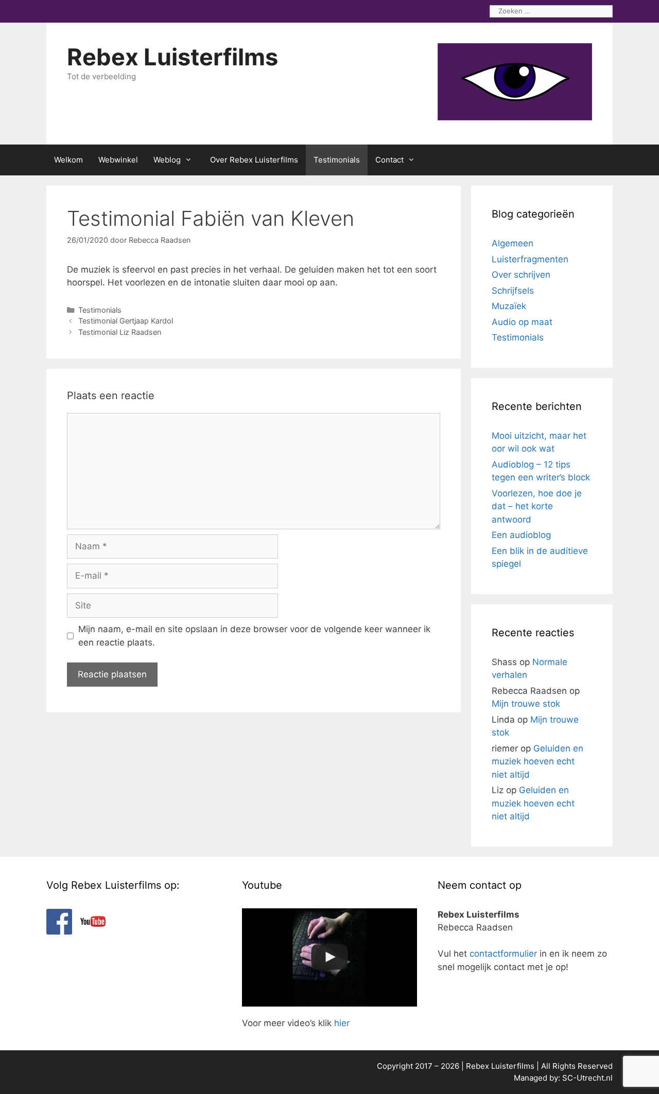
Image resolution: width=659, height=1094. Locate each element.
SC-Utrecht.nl (587, 1078)
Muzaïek (509, 306)
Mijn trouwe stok (526, 703)
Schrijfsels (513, 290)
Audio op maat (522, 322)
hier (342, 1023)
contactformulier (503, 953)
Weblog (167, 160)
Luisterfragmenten (530, 259)
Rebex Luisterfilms (172, 57)
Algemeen (512, 243)
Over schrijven (521, 275)
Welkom (68, 160)
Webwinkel (118, 160)
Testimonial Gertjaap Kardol (125, 320)
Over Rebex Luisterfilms (254, 160)
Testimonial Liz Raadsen (119, 332)
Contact (389, 160)
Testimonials (337, 160)
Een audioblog (521, 535)
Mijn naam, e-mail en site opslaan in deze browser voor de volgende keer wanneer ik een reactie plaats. (254, 636)
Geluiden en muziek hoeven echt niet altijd (537, 761)
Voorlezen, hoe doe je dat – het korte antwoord (537, 506)
